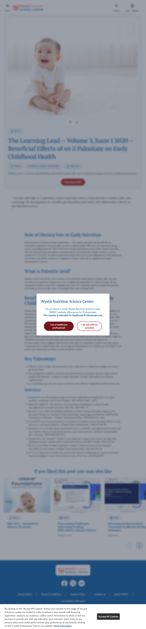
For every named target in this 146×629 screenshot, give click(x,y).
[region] (73, 616)
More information (63, 625)
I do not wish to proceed (89, 326)
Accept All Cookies (108, 616)
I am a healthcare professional (58, 326)
